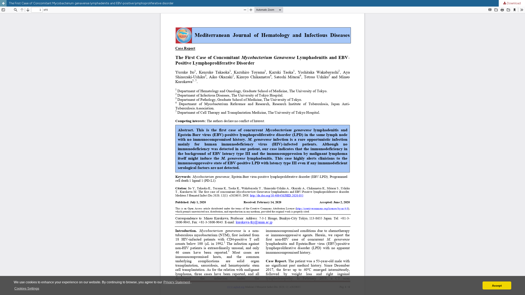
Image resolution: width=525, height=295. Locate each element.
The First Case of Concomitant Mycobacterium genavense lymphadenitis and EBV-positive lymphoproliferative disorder (91, 3)
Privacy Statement (176, 282)
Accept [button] (497, 285)
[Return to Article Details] (3, 3)
